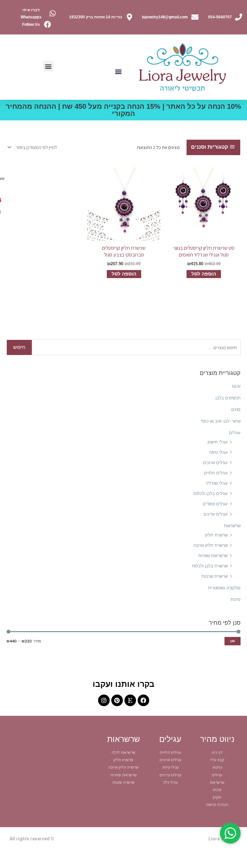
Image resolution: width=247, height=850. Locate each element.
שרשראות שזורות (213, 555)
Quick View (204, 236)
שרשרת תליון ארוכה (210, 545)
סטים (236, 409)
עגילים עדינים (216, 514)
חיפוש (19, 347)
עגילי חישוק (217, 442)
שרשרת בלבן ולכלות (210, 566)
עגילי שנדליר (217, 483)
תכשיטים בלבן (228, 398)
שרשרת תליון (216, 535)
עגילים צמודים (215, 504)
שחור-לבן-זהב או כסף (221, 421)
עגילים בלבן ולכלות (211, 493)
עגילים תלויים (216, 473)
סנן (232, 641)
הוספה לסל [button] (203, 274)
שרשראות (232, 525)
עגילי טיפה (218, 452)
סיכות (236, 599)
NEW (236, 386)
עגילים (235, 432)
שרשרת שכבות (215, 576)
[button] (118, 71)
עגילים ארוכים (215, 462)
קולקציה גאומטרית (224, 588)
